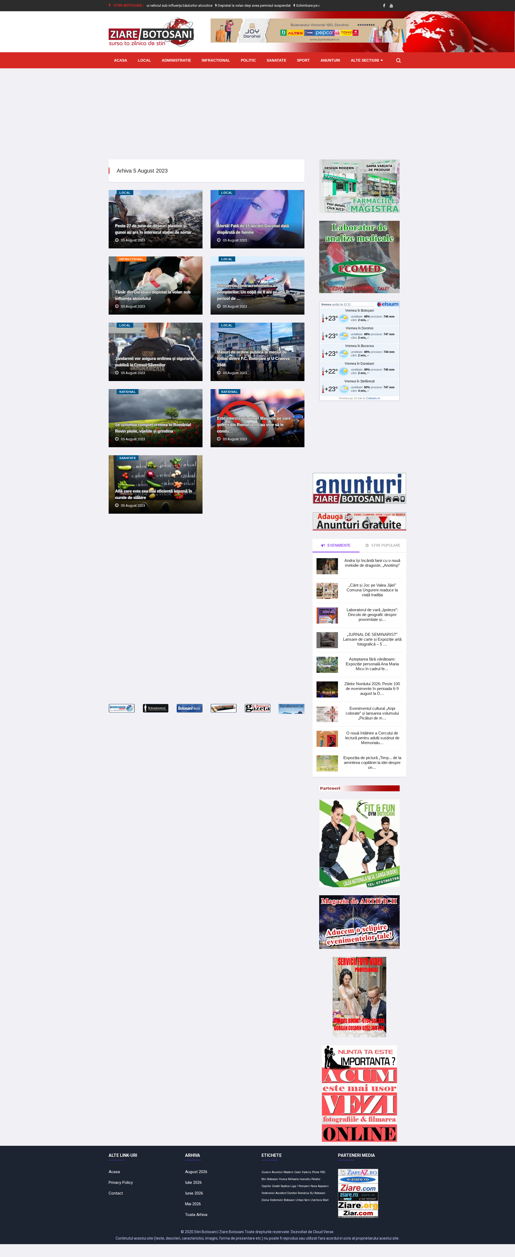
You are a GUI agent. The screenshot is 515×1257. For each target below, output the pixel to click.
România (303, 1193)
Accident (280, 1193)
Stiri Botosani (270, 1179)
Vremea (326, 304)
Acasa (120, 60)
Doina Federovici (272, 1200)
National (127, 391)
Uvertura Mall (320, 1200)
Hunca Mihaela (289, 1179)
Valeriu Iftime (310, 1172)
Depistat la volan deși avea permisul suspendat (222, 5)
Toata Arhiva (196, 1214)
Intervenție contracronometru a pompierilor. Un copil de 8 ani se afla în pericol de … (253, 292)
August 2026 (196, 1171)
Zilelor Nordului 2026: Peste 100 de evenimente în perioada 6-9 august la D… (372, 688)
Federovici (268, 1193)
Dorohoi (292, 1193)
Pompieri (304, 1186)
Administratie (176, 60)
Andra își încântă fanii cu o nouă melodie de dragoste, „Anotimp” (372, 563)
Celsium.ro (373, 398)
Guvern (266, 1172)
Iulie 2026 (193, 1182)
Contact (116, 1193)
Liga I (294, 1186)
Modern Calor (292, 1172)
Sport (303, 60)
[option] (222, 5)
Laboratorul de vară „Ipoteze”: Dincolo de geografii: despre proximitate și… (372, 614)
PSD (322, 1172)
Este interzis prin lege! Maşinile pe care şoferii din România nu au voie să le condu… (253, 424)
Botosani (289, 1200)
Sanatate (276, 60)
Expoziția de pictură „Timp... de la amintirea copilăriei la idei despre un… (372, 762)
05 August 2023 (133, 240)
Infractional (216, 60)
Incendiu (305, 1179)
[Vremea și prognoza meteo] (388, 304)
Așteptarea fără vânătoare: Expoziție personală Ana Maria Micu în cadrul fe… (372, 664)
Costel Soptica (281, 1186)
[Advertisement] (257, 109)
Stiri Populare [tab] (385, 545)
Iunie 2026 (194, 1193)
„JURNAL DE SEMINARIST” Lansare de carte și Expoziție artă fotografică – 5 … (372, 639)
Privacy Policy (121, 1182)
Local (144, 60)
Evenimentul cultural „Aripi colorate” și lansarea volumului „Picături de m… (372, 713)
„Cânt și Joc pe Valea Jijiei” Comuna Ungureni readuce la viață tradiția (372, 590)
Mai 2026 (193, 1204)
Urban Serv (303, 1200)
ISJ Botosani (317, 1193)
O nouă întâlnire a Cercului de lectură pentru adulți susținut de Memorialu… (372, 738)
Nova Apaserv (320, 1186)
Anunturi (330, 60)
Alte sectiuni (365, 60)
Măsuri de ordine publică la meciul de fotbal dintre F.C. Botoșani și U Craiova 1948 (253, 358)
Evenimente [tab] (338, 545)
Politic (248, 60)
